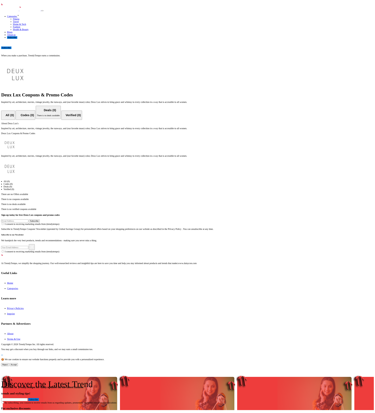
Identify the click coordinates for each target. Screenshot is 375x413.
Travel (16, 21)
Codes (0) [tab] (8, 184)
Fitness (16, 19)
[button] (190, 16)
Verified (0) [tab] (9, 189)
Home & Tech (19, 24)
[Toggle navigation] (42, 10)
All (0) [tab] (7, 181)
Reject (5, 365)
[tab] (8, 115)
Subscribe (12, 37)
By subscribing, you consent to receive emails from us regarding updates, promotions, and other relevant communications (60, 402)
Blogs (9, 32)
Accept (14, 365)
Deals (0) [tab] (8, 186)
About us (11, 35)
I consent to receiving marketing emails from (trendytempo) (32, 224)
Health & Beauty (21, 29)
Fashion (16, 27)
